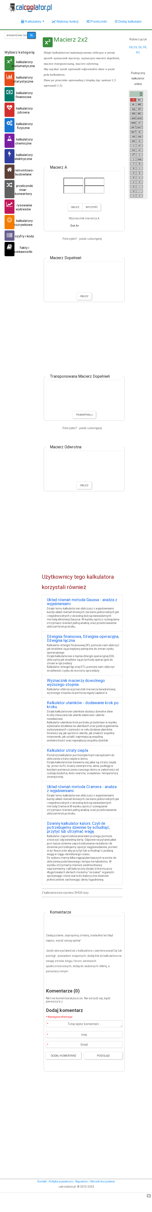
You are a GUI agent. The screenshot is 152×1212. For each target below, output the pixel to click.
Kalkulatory (34, 23)
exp (139, 159)
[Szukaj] (31, 35)
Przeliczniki (98, 21)
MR (139, 104)
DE (140, 47)
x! (139, 150)
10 (139, 109)
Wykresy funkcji (67, 21)
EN (131, 47)
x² (140, 145)
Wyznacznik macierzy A (84, 218)
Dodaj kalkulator (130, 21)
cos (139, 127)
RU (138, 52)
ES (135, 47)
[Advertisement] (82, 126)
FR (144, 47)
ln (139, 132)
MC (139, 113)
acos (139, 118)
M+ (139, 100)
